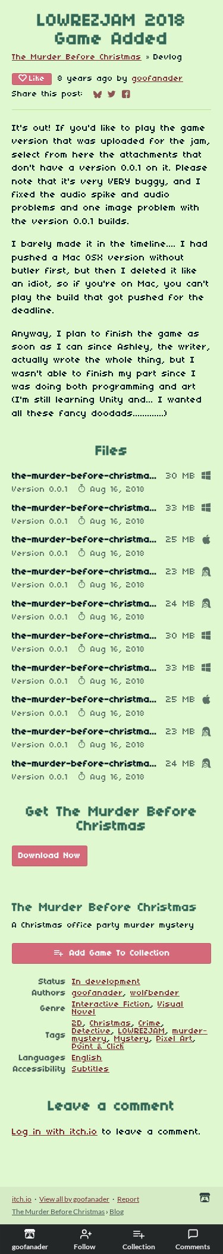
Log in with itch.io (55, 1132)
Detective (91, 1031)
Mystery (131, 1039)
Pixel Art (174, 1039)
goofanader (157, 79)
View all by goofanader (74, 1199)
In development (106, 982)
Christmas (110, 1023)
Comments (192, 1246)
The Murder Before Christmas (77, 57)
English (87, 1058)
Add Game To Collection (120, 953)
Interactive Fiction (111, 1004)
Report (128, 1199)
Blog (116, 1211)
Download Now (49, 855)
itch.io (22, 1199)
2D (77, 1023)
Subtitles (90, 1069)
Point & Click (98, 1047)
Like (37, 78)
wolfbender (155, 993)
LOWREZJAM (141, 1031)
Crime (150, 1023)
